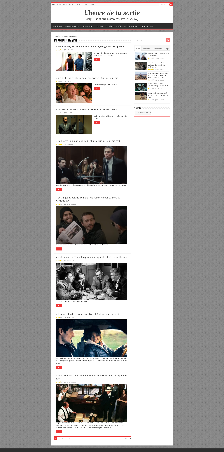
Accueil (71, 4)
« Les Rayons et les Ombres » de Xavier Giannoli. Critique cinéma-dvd (157, 65)
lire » (97, 60)
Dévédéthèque (121, 26)
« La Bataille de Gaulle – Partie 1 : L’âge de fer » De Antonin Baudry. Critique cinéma (158, 75)
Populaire (146, 49)
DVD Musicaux (133, 26)
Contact (85, 4)
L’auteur (78, 4)
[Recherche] (171, 4)
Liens (92, 4)
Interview (100, 26)
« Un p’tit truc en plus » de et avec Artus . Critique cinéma (87, 78)
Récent (138, 49)
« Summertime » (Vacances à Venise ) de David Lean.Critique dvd (158, 95)
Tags (167, 49)
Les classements (88, 26)
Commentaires (157, 49)
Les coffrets (110, 26)
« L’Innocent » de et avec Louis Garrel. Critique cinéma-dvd (87, 314)
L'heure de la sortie (112, 13)
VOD (151, 26)
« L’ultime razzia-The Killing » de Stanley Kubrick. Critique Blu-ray (91, 257)
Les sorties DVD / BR (72, 26)
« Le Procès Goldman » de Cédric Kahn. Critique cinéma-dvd (88, 141)
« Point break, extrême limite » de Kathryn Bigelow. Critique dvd (90, 46)
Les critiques (57, 26)
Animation (144, 26)
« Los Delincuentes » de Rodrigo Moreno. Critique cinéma (86, 109)
